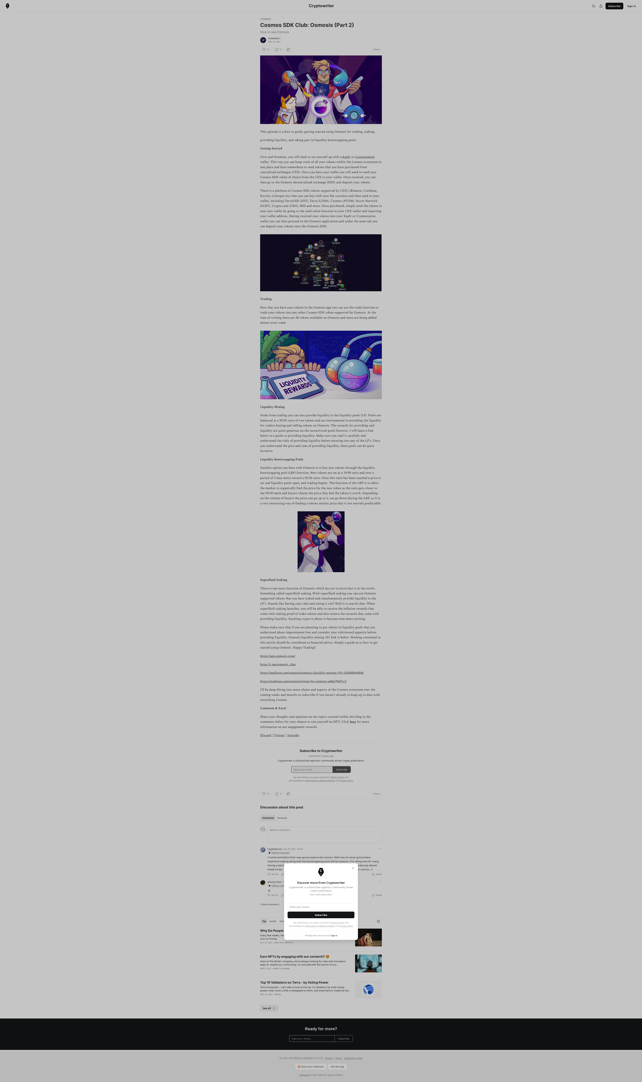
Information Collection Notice (320, 925)
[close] (353, 868)
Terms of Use (337, 922)
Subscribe (321, 915)
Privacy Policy (346, 925)
